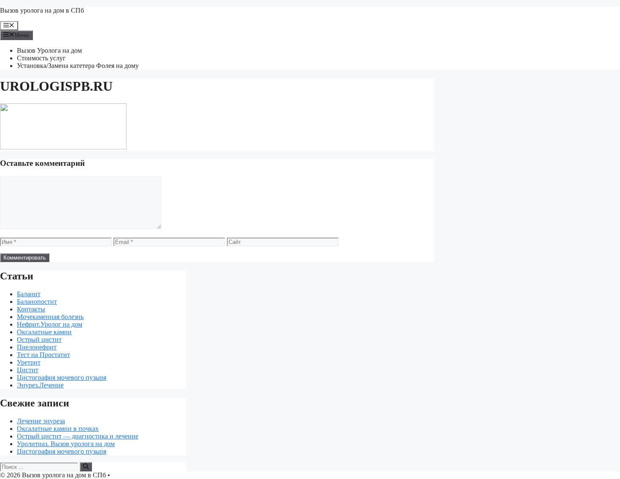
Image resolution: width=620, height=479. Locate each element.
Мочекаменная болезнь (50, 316)
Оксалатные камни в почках (58, 428)
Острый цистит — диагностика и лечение (77, 436)
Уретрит (28, 362)
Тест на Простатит (43, 354)
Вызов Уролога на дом (49, 50)
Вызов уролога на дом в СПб (42, 10)
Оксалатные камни (44, 332)
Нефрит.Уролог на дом (49, 324)
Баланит (28, 294)
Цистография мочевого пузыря (61, 377)
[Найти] (86, 466)
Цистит (27, 369)
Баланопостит (37, 301)
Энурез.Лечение (40, 385)
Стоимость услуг (41, 58)
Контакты (31, 309)
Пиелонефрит (37, 347)
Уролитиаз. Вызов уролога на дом (66, 443)
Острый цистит (39, 339)
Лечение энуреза (41, 421)
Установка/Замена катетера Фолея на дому (78, 65)
